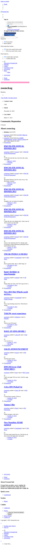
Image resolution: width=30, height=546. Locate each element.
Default (9, 514)
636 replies (10, 344)
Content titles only (11, 58)
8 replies (9, 266)
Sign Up (6, 35)
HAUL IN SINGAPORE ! (15, 331)
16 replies (9, 308)
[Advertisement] (15, 457)
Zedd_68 (17, 390)
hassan (17, 152)
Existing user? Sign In (10, 17)
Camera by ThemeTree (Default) (16, 512)
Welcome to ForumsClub (10, 63)
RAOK (15, 139)
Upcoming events (8, 67)
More (5, 70)
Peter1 (16, 408)
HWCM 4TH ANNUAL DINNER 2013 (14, 147)
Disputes (6, 318)
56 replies (9, 162)
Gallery (6, 66)
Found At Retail (21, 139)
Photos (6, 501)
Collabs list (7, 508)
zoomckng (7, 135)
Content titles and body (12, 57)
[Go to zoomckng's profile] (7, 142)
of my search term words (14, 49)
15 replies (9, 399)
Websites (6, 64)
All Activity (7, 69)
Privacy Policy (8, 516)
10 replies (9, 361)
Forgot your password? (13, 29)
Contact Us (7, 517)
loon (16, 372)
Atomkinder (18, 257)
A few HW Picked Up (13, 387)
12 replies (9, 439)
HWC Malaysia (23, 135)
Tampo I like (9, 405)
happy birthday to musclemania (11, 273)
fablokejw (17, 317)
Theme (6, 510)
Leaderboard (7, 495)
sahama (17, 277)
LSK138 (17, 335)
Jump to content (5, 1)
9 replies (9, 286)
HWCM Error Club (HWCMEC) (12, 368)
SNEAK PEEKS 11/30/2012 (16, 254)
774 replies (10, 381)
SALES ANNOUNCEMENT (16, 349)
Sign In (9, 27)
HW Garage (26, 372)
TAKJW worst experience (15, 313)
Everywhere (9, 42)
